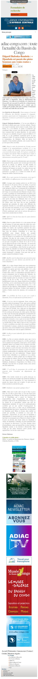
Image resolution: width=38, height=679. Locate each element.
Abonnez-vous (6, 670)
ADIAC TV (12, 660)
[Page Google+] (19, 29)
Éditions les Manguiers (14, 664)
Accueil (4, 651)
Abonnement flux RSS (8, 673)
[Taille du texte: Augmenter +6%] (14, 66)
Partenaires (12, 651)
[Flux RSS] (22, 29)
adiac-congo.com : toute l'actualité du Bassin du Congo (19, 47)
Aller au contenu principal (19, 1)
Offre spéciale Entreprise (8, 675)
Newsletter (5, 671)
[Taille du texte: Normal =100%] (16, 66)
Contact (29, 651)
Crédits (4, 653)
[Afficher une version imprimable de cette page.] (19, 66)
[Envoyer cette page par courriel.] (21, 66)
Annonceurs (21, 651)
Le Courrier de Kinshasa (15, 658)
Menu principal (6, 32)
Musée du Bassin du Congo (15, 662)
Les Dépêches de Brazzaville (16, 657)
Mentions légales (14, 653)
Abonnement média (7, 674)
